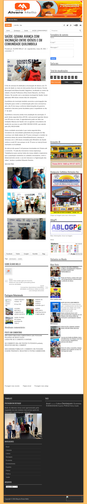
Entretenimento (10, 463)
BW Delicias (54, 324)
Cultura (8, 453)
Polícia (8, 470)
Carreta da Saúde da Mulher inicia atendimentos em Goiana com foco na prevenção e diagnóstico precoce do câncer (71, 340)
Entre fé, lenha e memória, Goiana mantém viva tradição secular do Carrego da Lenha (71, 349)
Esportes (8, 467)
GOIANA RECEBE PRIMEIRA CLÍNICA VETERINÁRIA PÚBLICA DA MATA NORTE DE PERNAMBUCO (71, 269)
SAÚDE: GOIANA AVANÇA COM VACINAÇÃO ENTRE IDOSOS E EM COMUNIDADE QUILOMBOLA (23, 40)
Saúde (20, 258)
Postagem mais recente (12, 386)
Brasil (7, 447)
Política (8, 474)
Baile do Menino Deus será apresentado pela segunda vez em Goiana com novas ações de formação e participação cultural (71, 315)
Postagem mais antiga (41, 386)
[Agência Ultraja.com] (74, 500)
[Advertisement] (63, 98)
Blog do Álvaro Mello (22, 499)
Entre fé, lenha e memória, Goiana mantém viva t (35, 25)
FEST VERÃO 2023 (56, 299)
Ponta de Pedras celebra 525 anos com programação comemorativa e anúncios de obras (71, 279)
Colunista (9, 450)
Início (52, 239)
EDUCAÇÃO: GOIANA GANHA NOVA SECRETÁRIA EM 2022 (70, 327)
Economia (9, 460)
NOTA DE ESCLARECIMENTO (70, 302)
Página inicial (27, 386)
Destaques (12, 258)
